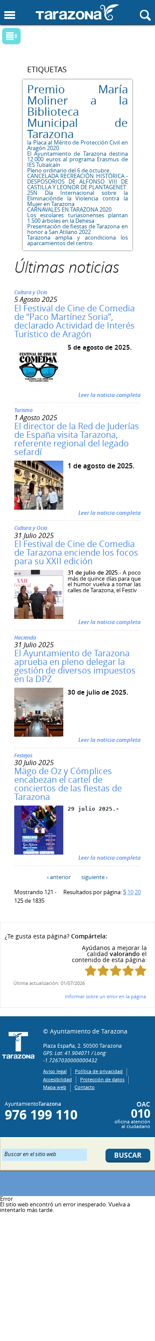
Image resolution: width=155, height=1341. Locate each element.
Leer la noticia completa (109, 395)
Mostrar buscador (145, 15)
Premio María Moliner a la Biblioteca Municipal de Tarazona (77, 111)
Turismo (23, 410)
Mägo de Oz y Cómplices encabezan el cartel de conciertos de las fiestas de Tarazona (68, 784)
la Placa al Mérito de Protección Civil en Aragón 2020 (77, 145)
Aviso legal (55, 1071)
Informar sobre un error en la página (105, 996)
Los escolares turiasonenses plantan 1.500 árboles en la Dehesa (77, 218)
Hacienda (25, 637)
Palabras (25, 37)
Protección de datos (102, 1079)
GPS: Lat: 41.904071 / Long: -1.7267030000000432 (75, 1056)
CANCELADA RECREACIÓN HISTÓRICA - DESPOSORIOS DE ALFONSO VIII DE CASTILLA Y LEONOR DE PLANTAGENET (77, 181)
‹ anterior (59, 877)
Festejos (23, 755)
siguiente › (94, 877)
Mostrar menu (9, 15)
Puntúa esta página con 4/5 (128, 970)
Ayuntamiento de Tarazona (77, 12)
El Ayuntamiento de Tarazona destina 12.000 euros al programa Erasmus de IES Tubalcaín (77, 159)
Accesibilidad (57, 1079)
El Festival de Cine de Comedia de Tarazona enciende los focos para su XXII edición (76, 552)
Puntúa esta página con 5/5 (140, 970)
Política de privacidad (99, 1071)
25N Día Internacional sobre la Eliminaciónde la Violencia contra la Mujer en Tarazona (77, 198)
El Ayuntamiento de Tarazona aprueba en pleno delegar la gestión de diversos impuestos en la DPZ (75, 666)
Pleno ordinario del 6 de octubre (68, 170)
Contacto (84, 1087)
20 (138, 892)
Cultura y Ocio (30, 292)
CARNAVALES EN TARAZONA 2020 (69, 209)
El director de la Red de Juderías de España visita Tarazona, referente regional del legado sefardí (76, 439)
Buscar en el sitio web (30, 1153)
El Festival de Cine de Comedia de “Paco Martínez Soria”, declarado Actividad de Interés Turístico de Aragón (74, 321)
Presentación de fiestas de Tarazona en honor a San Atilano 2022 (77, 229)
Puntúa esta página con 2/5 (103, 970)
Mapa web (54, 1087)
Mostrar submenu (11, 36)
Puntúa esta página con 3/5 (115, 970)
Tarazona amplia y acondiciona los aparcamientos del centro (77, 240)
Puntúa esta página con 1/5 (90, 970)
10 (130, 892)
